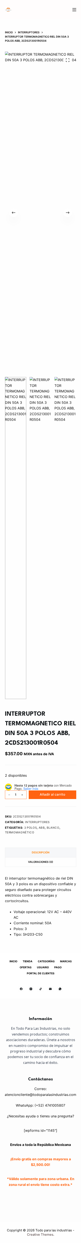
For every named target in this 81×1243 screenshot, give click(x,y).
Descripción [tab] (40, 852)
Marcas (66, 961)
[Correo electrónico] (50, 989)
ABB (42, 827)
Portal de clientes (40, 973)
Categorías (46, 961)
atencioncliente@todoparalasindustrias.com (40, 1094)
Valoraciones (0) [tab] (40, 861)
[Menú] (74, 10)
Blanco (53, 827)
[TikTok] (40, 989)
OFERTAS (26, 967)
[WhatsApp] (60, 989)
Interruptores (37, 822)
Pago (58, 967)
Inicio (13, 961)
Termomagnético (19, 832)
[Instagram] (31, 989)
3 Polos (30, 827)
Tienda (27, 961)
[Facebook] (21, 989)
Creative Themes (40, 1234)
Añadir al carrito (52, 794)
